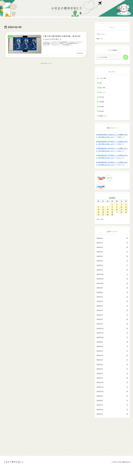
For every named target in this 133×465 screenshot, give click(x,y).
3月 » (102, 219)
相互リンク (100, 38)
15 (112, 209)
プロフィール (101, 34)
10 (121, 207)
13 (103, 209)
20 (103, 212)
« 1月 (97, 219)
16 (117, 209)
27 (103, 214)
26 (98, 214)
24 (121, 212)
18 (126, 209)
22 (112, 212)
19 (98, 212)
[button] (125, 57)
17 (121, 209)
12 (98, 209)
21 (107, 212)
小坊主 (119, 137)
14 (107, 209)
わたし (119, 158)
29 (112, 214)
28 (107, 214)
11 (126, 207)
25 (126, 212)
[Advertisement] (45, 79)
